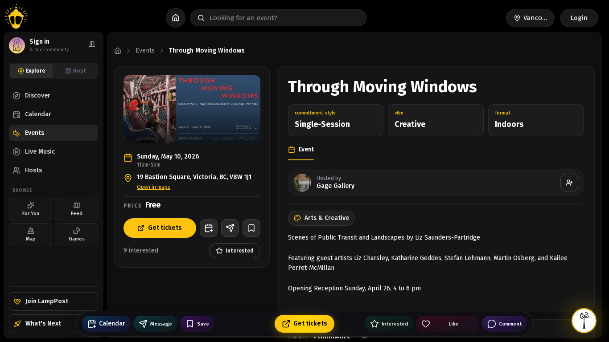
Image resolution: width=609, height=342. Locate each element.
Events (145, 50)
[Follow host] (569, 182)
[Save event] (251, 228)
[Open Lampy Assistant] (584, 320)
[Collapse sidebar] (92, 45)
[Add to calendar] (209, 228)
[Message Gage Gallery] (230, 228)
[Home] (117, 50)
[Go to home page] (16, 17)
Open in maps (153, 187)
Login (579, 18)
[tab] (31, 71)
